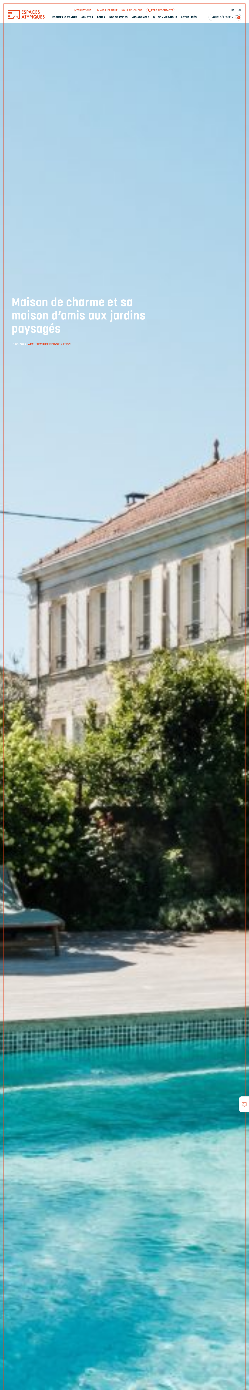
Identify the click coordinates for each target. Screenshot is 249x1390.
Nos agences (140, 17)
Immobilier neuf (107, 10)
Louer (101, 17)
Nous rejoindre (131, 10)
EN (239, 10)
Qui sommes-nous (165, 17)
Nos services (118, 17)
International (83, 10)
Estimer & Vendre (65, 17)
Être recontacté (162, 10)
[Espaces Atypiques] (26, 17)
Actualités (189, 17)
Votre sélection (226, 17)
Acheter (87, 17)
